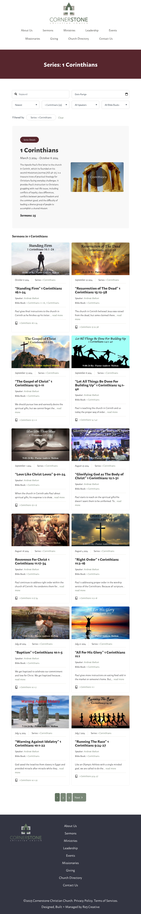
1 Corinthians (48, 280)
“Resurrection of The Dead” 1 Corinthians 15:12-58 (97, 290)
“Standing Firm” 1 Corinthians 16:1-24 (38, 290)
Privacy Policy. (83, 900)
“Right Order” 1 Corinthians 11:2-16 (97, 561)
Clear (61, 117)
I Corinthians (52, 303)
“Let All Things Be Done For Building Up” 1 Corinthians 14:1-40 (99, 385)
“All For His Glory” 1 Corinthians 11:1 (100, 654)
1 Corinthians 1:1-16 (35, 303)
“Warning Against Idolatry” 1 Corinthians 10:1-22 (38, 743)
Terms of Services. (106, 900)
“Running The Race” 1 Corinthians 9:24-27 (92, 743)
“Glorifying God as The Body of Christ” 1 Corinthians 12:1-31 (99, 476)
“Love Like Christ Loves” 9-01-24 (40, 474)
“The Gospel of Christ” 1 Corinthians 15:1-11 (33, 383)
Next (77, 797)
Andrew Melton (31, 298)
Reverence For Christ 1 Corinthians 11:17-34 (32, 561)
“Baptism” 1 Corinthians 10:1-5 (39, 652)
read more (57, 315)
